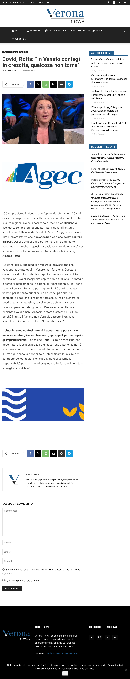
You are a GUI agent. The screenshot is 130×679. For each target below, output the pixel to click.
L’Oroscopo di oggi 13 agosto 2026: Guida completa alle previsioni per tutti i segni (106, 111)
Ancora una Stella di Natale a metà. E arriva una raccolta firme (108, 219)
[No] (125, 670)
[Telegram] (69, 84)
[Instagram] (113, 2)
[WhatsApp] (45, 84)
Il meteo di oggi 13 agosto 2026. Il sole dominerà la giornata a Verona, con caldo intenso (108, 127)
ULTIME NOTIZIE (10, 52)
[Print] (61, 84)
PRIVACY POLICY (46, 2)
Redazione (10, 70)
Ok (65, 673)
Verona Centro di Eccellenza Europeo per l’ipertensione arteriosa (108, 183)
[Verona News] (65, 16)
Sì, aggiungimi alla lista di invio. (22, 580)
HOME (32, 2)
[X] (119, 2)
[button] (124, 31)
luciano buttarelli (100, 215)
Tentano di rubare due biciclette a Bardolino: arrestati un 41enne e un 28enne (109, 95)
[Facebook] (108, 2)
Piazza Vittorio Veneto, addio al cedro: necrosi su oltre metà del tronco (107, 63)
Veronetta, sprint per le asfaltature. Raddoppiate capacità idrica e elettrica (109, 79)
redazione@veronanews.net (62, 653)
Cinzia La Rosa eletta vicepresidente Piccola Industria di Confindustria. (108, 158)
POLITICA (23, 52)
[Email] (53, 84)
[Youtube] (125, 2)
